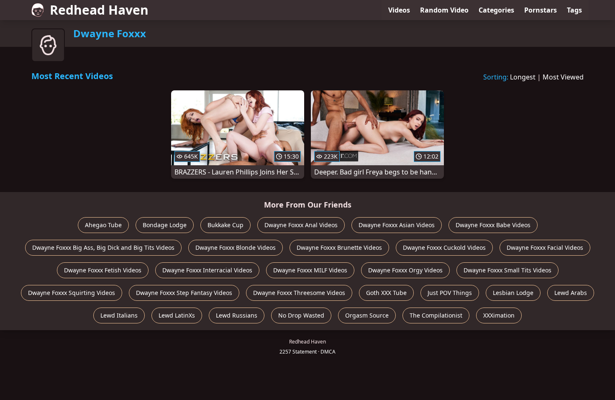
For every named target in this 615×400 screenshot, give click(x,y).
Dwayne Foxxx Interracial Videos (207, 270)
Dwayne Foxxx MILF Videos (310, 270)
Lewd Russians (236, 315)
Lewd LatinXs (177, 315)
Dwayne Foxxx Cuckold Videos (444, 247)
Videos (399, 10)
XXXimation (499, 315)
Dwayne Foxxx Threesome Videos (299, 293)
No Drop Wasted (301, 315)
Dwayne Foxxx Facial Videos (545, 247)
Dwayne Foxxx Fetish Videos (102, 270)
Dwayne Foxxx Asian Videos (397, 225)
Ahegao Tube (103, 225)
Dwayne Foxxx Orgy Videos (405, 270)
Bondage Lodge (165, 225)
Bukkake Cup (225, 225)
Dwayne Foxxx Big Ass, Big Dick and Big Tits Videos (103, 247)
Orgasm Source (367, 315)
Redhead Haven (99, 9)
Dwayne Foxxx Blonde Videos (235, 247)
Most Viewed (563, 77)
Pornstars (540, 10)
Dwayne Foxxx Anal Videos (301, 225)
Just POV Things (450, 293)
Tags (574, 10)
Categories (496, 10)
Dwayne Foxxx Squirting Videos (71, 293)
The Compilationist (436, 315)
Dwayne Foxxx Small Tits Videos (507, 270)
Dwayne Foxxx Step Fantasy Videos (184, 293)
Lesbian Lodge (513, 293)
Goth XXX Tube (386, 293)
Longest (523, 77)
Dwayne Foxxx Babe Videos (493, 225)
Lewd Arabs (570, 293)
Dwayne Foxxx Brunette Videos (339, 247)
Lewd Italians (119, 315)
